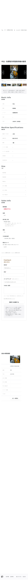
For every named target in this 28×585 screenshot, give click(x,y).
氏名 (5, 272)
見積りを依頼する (14, 302)
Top (2, 30)
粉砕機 (7, 576)
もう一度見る (15, 398)
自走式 (24, 576)
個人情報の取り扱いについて (9, 298)
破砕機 (11, 576)
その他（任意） (7, 285)
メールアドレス (11, 279)
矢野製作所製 (10, 30)
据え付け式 (18, 576)
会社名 (5, 265)
